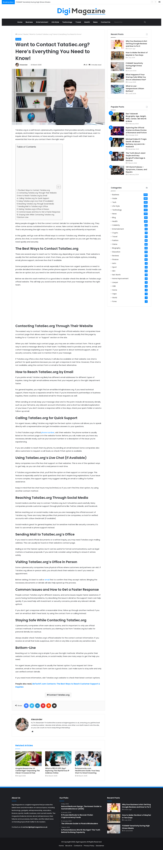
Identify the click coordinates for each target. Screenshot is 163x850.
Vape (114, 294)
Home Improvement (120, 278)
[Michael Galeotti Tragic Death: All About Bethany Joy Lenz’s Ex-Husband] (117, 142)
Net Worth (116, 275)
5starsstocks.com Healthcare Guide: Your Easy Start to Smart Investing (87, 770)
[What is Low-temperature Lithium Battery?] (117, 89)
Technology (67, 22)
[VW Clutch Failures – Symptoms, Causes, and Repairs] (117, 170)
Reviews (115, 256)
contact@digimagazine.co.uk (34, 827)
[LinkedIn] (37, 705)
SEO (113, 271)
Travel (78, 22)
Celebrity (116, 225)
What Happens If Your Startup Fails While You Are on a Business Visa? (136, 77)
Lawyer (115, 282)
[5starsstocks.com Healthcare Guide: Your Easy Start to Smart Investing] (88, 758)
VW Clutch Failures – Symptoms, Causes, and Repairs (136, 169)
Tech (114, 202)
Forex (114, 301)
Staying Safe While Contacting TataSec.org (36, 215)
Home (19, 22)
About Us (68, 846)
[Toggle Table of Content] (57, 187)
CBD (114, 286)
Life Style (55, 22)
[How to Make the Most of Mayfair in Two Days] (117, 55)
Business (29, 22)
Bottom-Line (23, 217)
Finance (115, 259)
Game (114, 244)
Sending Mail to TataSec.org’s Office (33, 206)
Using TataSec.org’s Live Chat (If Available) (35, 201)
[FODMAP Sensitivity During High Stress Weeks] (117, 66)
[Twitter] (31, 705)
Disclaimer (100, 846)
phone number (47, 432)
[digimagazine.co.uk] (82, 11)
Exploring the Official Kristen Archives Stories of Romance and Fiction (136, 130)
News (95, 22)
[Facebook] (26, 705)
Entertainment (42, 22)
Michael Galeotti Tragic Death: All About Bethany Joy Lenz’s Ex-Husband (136, 143)
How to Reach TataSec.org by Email (32, 196)
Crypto (115, 233)
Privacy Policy (89, 846)
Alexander (24, 65)
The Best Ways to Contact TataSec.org (34, 190)
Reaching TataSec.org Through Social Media (36, 204)
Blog (114, 217)
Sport (114, 267)
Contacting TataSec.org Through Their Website (37, 193)
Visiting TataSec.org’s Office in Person (33, 209)
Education (116, 252)
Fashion (115, 240)
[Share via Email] (54, 705)
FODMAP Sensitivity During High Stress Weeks (33, 2)
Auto (114, 263)
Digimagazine (81, 842)
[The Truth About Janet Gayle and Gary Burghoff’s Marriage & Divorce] (117, 156)
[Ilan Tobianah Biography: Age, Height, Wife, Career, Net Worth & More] (117, 117)
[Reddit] (48, 705)
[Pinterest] (43, 705)
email (47, 579)
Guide (25, 34)
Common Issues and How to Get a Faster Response (39, 212)
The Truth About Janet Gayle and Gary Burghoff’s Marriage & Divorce (135, 157)
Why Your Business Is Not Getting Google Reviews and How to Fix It (136, 43)
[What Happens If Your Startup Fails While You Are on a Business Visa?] (117, 77)
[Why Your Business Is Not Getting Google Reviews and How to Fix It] (117, 44)
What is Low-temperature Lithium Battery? (135, 88)
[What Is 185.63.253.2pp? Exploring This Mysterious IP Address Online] (58, 758)
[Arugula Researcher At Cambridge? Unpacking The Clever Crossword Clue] (28, 758)
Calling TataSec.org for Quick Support (34, 198)
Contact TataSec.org (59, 695)
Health (87, 22)
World (114, 298)
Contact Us (105, 22)
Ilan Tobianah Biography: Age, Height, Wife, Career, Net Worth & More (136, 117)
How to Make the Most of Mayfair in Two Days (137, 53)
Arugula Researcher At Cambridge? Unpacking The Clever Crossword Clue (27, 770)
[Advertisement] (38, 166)
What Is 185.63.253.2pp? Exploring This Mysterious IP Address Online (57, 770)
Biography (116, 248)
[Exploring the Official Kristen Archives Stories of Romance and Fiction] (117, 130)
